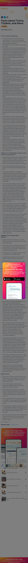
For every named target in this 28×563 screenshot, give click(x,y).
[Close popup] (24, 264)
